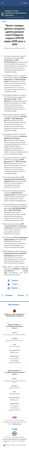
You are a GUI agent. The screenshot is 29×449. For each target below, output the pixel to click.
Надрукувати (15, 288)
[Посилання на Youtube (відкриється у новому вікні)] (16, 429)
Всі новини (3, 21)
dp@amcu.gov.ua (17, 424)
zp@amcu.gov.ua (14, 352)
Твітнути (15, 284)
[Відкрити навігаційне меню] (2, 3)
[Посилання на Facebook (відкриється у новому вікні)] (13, 429)
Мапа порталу (13, 305)
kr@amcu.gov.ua (14, 400)
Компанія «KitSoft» (10, 445)
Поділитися (15, 280)
